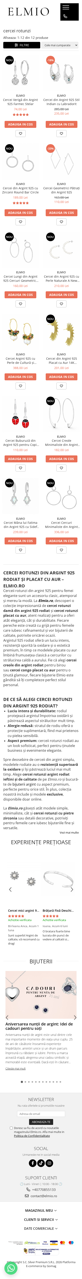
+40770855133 (43, 1189)
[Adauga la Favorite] (21, 133)
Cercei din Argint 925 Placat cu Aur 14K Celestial (61, 360)
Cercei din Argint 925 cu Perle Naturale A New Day (61, 278)
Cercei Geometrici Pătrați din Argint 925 (61, 190)
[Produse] (66, 8)
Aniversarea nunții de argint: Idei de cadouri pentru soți (39, 1026)
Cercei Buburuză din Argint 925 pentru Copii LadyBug (20, 442)
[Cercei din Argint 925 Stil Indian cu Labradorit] (61, 73)
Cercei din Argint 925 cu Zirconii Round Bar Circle (20, 190)
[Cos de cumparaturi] (65, 25)
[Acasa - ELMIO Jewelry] (28, 12)
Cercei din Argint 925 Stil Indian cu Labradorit (61, 102)
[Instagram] (49, 1163)
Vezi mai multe (69, 832)
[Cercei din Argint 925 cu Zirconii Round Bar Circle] (20, 161)
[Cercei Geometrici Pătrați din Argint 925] (61, 161)
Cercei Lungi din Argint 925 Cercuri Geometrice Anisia (20, 278)
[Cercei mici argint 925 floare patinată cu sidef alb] (24, 879)
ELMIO (20, 95)
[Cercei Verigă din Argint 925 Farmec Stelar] (20, 73)
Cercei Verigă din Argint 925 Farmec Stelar (20, 102)
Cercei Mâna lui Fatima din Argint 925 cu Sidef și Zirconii (20, 525)
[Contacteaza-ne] (65, 16)
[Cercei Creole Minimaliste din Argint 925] (61, 414)
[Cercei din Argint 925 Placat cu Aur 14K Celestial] (61, 332)
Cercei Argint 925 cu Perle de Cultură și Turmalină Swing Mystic (20, 360)
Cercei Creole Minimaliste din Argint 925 (61, 442)
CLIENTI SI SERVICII (39, 1219)
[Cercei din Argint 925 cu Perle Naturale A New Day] (61, 250)
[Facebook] (33, 1163)
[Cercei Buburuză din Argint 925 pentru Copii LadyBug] (20, 414)
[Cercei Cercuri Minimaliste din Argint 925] (61, 496)
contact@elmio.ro (43, 1196)
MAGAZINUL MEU (39, 1210)
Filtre (23, 45)
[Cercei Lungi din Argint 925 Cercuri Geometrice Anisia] (20, 250)
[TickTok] (41, 1163)
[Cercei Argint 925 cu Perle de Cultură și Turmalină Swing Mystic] (20, 332)
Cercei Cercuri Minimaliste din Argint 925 (61, 525)
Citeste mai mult (15, 1068)
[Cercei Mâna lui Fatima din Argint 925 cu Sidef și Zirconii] (20, 496)
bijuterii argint (24, 784)
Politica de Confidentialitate (32, 1136)
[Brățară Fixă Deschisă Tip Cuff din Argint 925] (58, 879)
